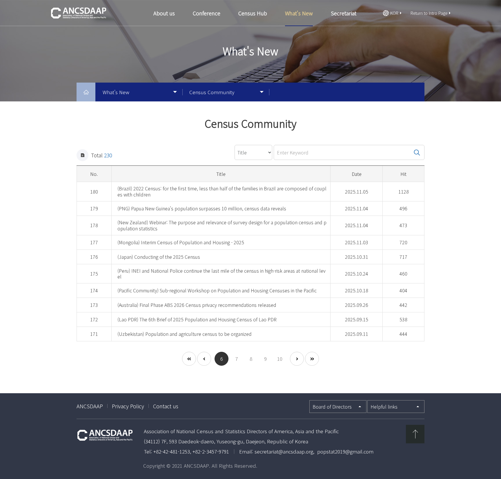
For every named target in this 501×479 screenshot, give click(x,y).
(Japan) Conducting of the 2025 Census (158, 256)
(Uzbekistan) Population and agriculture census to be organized (184, 333)
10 (279, 358)
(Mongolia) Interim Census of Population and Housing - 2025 (180, 242)
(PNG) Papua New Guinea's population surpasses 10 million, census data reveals (201, 208)
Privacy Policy (128, 406)
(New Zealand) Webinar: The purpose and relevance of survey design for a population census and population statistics (221, 225)
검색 (417, 152)
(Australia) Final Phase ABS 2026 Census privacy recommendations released (196, 304)
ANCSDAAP (90, 406)
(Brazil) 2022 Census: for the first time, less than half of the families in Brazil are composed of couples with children (221, 191)
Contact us (165, 406)
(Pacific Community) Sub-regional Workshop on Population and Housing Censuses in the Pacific (217, 290)
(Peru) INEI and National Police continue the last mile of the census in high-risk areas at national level (221, 273)
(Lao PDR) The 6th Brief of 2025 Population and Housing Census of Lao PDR (197, 319)
